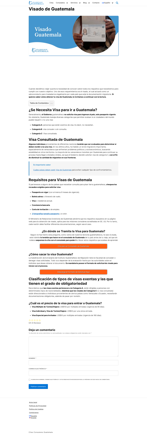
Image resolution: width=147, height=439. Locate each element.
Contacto (96, 3)
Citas (51, 3)
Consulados (60, 3)
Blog (85, 3)
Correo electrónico (38, 369)
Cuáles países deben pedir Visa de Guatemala (52, 170)
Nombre (32, 358)
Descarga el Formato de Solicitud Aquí (74, 272)
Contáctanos (33, 412)
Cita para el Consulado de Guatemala (73, 246)
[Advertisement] (73, 71)
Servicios (74, 3)
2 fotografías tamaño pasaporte (45, 214)
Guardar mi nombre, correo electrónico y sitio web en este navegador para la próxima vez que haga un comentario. (70, 379)
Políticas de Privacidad (37, 406)
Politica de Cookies (36, 409)
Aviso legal (33, 402)
